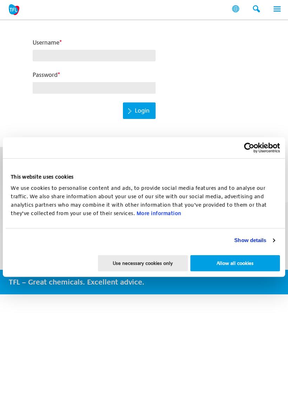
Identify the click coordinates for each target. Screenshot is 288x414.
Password (45, 75)
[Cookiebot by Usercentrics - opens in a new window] (249, 147)
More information (159, 213)
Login (142, 110)
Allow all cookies (235, 263)
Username (46, 42)
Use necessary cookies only (143, 263)
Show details (250, 240)
